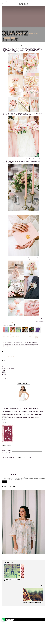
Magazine (4, 372)
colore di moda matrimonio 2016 (8, 342)
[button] (3, 619)
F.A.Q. (3, 376)
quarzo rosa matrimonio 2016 (12, 346)
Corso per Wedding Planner (8, 368)
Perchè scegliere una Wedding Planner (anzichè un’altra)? (31, 335)
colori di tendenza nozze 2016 (34, 344)
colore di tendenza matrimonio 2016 (32, 342)
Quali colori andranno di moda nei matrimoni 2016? (6, 335)
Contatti (4, 378)
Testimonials (4, 374)
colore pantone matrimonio (25, 344)
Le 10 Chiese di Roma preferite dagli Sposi (24, 334)
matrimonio (6, 31)
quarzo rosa (5, 346)
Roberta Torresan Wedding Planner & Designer (12, 322)
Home (3, 364)
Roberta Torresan (12, 34)
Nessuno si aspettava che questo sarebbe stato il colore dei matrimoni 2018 (37, 336)
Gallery (3, 370)
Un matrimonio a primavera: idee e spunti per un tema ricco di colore (12, 335)
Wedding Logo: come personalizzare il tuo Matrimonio (19, 335)
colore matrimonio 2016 (7, 344)
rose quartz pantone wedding (29, 346)
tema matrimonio (13, 31)
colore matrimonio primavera (16, 344)
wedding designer (22, 31)
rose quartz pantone (21, 346)
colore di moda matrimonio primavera (20, 342)
